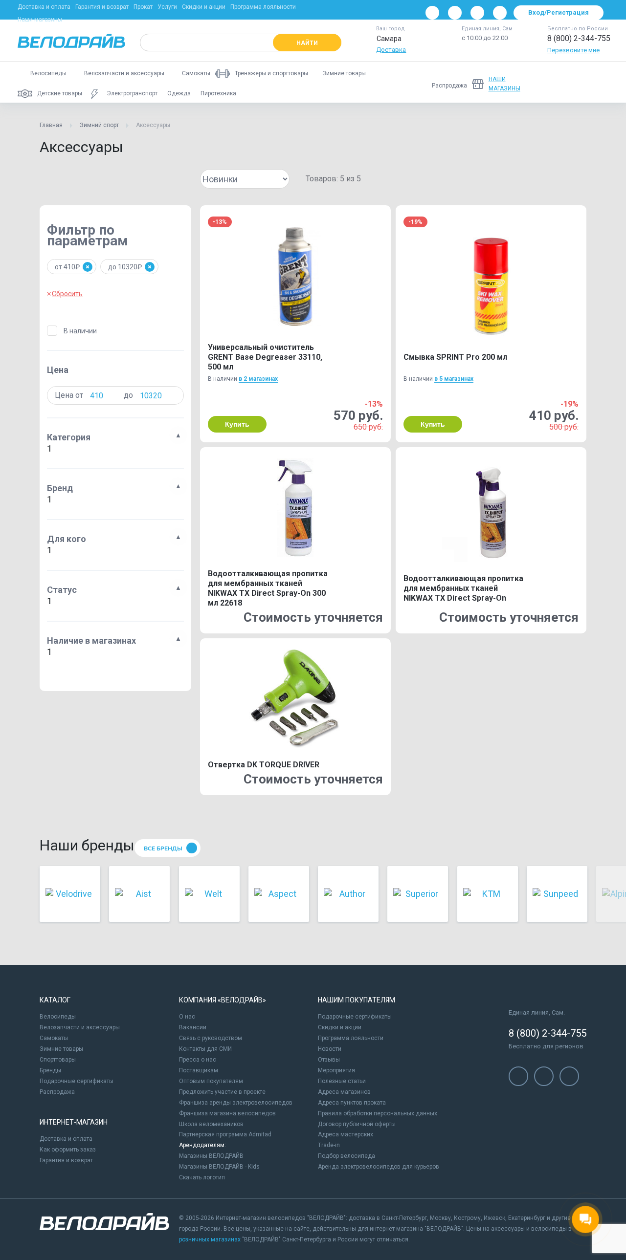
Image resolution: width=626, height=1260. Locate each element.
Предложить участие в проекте (222, 1091)
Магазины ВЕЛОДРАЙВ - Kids (219, 1166)
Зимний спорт (99, 125)
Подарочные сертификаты (76, 1081)
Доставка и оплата (44, 6)
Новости (329, 1048)
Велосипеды (58, 1016)
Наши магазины (40, 19)
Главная (51, 125)
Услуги (167, 6)
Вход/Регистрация (558, 12)
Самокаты (54, 1038)
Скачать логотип (202, 1177)
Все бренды (163, 848)
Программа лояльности (263, 6)
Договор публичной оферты (357, 1124)
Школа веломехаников (211, 1124)
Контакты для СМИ (205, 1048)
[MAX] (500, 13)
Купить (237, 424)
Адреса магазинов (344, 1091)
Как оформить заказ (68, 1149)
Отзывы (329, 1059)
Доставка (391, 49)
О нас (187, 1016)
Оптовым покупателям (211, 1081)
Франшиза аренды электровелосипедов (235, 1102)
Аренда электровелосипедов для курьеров (378, 1166)
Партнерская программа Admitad (225, 1134)
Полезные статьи (342, 1081)
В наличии (80, 331)
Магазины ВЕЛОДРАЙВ (211, 1155)
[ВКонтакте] (432, 13)
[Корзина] (596, 82)
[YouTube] (455, 13)
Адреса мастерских (345, 1134)
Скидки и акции (203, 6)
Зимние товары (61, 1048)
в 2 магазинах (258, 378)
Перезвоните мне (573, 50)
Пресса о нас (197, 1059)
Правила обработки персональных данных (377, 1113)
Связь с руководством (210, 1038)
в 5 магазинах (453, 378)
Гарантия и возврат (102, 6)
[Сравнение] (546, 82)
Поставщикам (198, 1070)
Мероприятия (336, 1070)
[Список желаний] (571, 82)
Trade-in (329, 1145)
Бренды (50, 1070)
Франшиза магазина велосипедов (227, 1113)
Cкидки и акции (339, 1027)
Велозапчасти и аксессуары (80, 1027)
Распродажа (57, 1091)
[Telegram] (477, 13)
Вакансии (192, 1027)
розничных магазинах (210, 1239)
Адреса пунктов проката (352, 1102)
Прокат (143, 6)
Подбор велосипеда (346, 1155)
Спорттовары (58, 1059)
